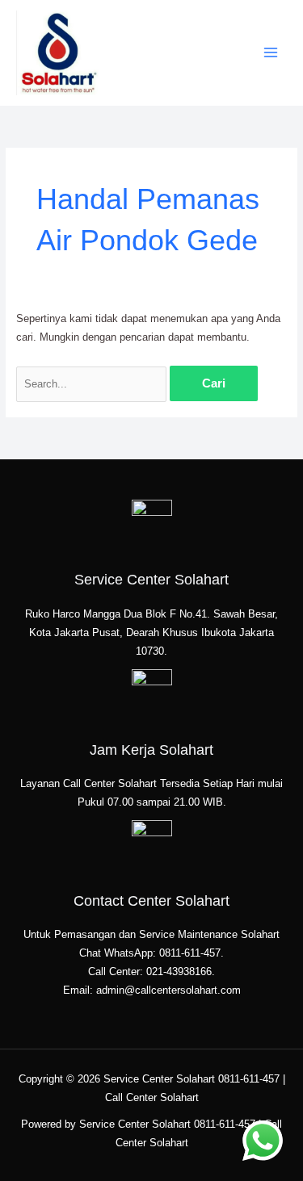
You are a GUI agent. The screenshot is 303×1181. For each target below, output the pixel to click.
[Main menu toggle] (271, 53)
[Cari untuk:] (93, 384)
